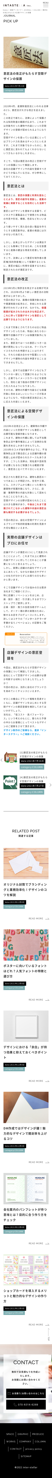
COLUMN (19, 90)
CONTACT (16, 1449)
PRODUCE (38, 1434)
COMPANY (25, 1441)
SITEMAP (26, 1456)
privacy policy (33, 1449)
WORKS (11, 1441)
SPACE (10, 1434)
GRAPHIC (23, 1434)
